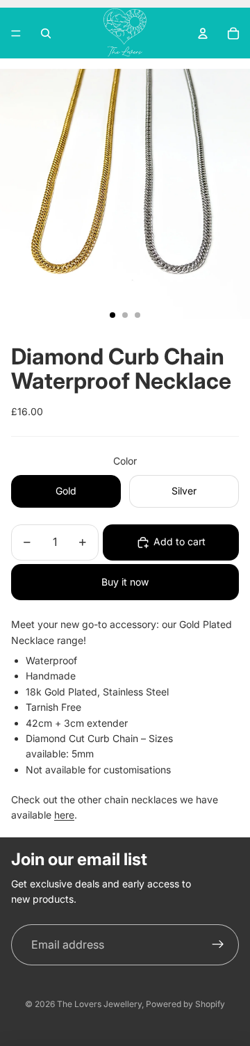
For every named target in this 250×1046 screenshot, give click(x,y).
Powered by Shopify (185, 1004)
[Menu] (16, 33)
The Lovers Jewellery (99, 1004)
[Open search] (46, 33)
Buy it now (125, 582)
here (64, 815)
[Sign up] (218, 945)
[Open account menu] (203, 33)
